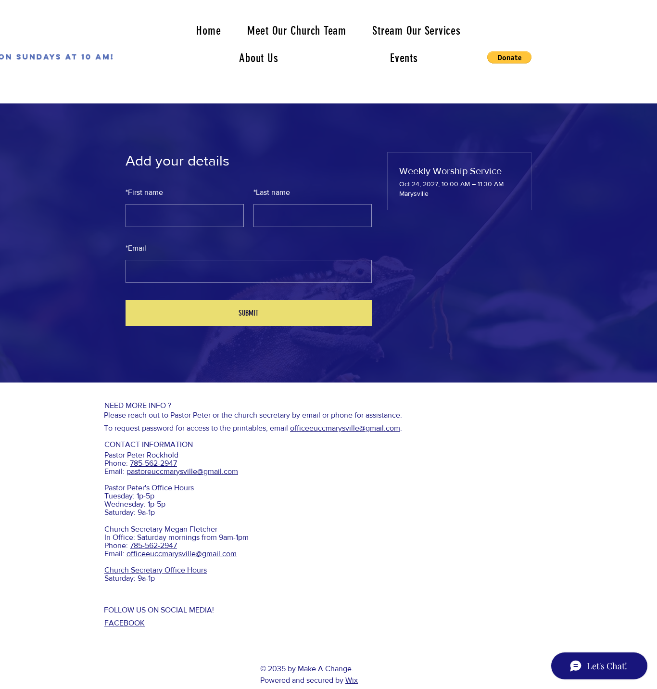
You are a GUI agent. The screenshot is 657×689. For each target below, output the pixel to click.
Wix (351, 680)
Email (136, 248)
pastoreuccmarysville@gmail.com (182, 471)
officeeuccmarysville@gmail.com (345, 428)
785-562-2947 (153, 463)
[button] (509, 57)
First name (144, 192)
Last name (271, 192)
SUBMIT (249, 313)
